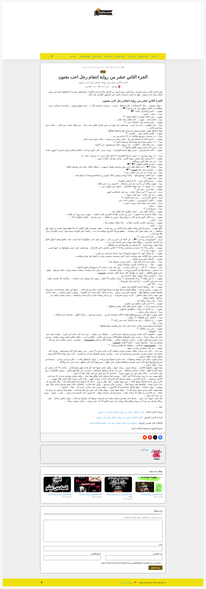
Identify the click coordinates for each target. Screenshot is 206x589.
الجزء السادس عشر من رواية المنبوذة (59, 494)
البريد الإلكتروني (157, 554)
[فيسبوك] (160, 437)
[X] (155, 437)
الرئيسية (154, 56)
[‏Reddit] (145, 437)
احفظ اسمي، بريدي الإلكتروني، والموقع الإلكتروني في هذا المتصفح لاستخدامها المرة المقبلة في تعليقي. (131, 563)
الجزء (114, 67)
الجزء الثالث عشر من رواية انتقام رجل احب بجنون (121, 412)
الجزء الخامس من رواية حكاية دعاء (151, 494)
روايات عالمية (108, 56)
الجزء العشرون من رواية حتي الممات (89, 494)
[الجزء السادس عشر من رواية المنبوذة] (57, 484)
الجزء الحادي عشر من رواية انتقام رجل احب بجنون (119, 417)
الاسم (160, 544)
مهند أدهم (114, 86)
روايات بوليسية (120, 56)
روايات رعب (131, 56)
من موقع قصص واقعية (127, 582)
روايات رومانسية (143, 56)
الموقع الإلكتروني (96, 554)
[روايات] (103, 12)
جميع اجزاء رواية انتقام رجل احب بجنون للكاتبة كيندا (113, 423)
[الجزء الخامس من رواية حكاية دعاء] (149, 484)
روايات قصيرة (97, 56)
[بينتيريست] (150, 437)
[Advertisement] (148, 36)
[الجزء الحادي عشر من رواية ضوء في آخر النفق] (118, 484)
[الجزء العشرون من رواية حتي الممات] (87, 484)
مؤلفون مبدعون (85, 56)
